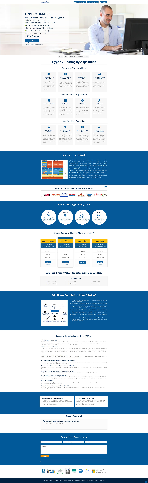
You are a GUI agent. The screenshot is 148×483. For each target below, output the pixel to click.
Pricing (66, 56)
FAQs (87, 56)
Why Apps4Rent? (80, 56)
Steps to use (72, 56)
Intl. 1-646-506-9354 (93, 2)
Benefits (60, 56)
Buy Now (32, 40)
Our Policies (72, 480)
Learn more (48, 264)
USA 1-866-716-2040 (80, 2)
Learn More (28, 42)
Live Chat (104, 2)
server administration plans (75, 358)
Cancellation (77, 480)
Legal (68, 480)
